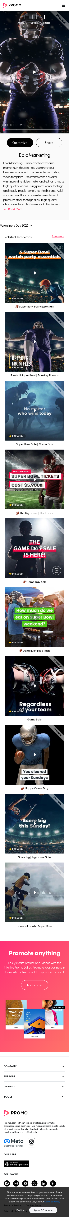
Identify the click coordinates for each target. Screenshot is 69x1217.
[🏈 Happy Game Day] (34, 755)
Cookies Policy (52, 1201)
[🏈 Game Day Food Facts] (34, 617)
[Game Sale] (34, 686)
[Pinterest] (53, 1183)
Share (49, 143)
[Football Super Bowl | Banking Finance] (34, 342)
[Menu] (63, 5)
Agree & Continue (43, 1210)
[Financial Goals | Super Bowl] (34, 892)
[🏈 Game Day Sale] (34, 548)
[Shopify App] (34, 1163)
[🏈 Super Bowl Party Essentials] (34, 273)
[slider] (4, 129)
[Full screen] (64, 123)
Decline (20, 1210)
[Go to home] (13, 5)
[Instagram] (31, 1142)
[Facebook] (13, 1143)
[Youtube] (25, 1183)
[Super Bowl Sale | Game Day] (34, 411)
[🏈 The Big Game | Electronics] (34, 479)
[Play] (34, 72)
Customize (19, 143)
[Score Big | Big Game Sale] (34, 824)
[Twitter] (34, 1183)
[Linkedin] (44, 1183)
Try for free (34, 985)
